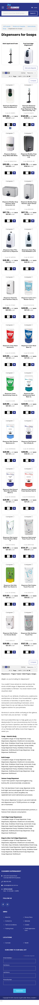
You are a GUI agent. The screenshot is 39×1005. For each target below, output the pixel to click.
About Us (7, 917)
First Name (6, 965)
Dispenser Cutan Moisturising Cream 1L (10, 394)
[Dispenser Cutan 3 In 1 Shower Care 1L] (28, 287)
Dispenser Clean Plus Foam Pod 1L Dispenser (10, 250)
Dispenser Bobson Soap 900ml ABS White (10, 154)
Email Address (7, 958)
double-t (33, 998)
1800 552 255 (7, 881)
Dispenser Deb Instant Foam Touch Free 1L (29, 538)
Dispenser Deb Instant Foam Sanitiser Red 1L (28, 490)
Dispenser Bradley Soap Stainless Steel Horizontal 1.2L (10, 203)
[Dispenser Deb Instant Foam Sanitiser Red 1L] (28, 479)
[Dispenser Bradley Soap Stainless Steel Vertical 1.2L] (28, 191)
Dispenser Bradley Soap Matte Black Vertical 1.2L (29, 155)
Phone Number (7, 979)
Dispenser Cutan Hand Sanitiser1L (10, 346)
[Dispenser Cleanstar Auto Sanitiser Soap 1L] (10, 287)
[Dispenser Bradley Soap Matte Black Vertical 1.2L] (28, 143)
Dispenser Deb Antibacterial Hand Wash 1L (29, 395)
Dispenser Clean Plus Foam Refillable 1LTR (29, 250)
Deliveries (27, 921)
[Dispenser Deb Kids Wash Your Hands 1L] (10, 575)
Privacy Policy (28, 917)
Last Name (6, 972)
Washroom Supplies (19, 26)
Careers (27, 925)
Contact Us (8, 921)
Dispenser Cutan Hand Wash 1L (28, 346)
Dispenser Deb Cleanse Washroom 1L (10, 442)
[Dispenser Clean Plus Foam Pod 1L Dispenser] (10, 239)
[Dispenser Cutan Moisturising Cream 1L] (10, 383)
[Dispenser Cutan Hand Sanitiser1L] (10, 335)
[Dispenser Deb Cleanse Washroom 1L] (10, 431)
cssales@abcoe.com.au (11, 885)
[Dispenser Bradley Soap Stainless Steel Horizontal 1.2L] (10, 191)
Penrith (26, 943)
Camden (8, 943)
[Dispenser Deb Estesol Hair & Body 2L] (28, 431)
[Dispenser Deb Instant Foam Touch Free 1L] (28, 527)
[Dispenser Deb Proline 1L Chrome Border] (10, 622)
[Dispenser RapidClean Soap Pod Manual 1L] (10, 95)
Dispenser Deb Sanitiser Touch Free (29, 634)
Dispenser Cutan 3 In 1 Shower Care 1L (28, 298)
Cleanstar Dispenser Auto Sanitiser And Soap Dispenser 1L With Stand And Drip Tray (29, 108)
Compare (9, 85)
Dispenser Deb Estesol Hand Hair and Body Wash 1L (10, 491)
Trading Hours (9, 928)
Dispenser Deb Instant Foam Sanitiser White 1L (10, 539)
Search (32, 13)
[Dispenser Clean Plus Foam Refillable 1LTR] (28, 239)
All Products (7, 26)
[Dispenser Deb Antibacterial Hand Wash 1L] (28, 383)
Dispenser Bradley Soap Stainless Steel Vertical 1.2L (29, 203)
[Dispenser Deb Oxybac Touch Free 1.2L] (28, 575)
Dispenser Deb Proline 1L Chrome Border (10, 634)
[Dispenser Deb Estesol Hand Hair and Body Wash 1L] (10, 479)
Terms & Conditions (11, 925)
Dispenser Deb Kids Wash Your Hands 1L (10, 586)
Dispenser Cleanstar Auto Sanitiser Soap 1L (10, 298)
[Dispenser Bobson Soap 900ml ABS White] (10, 143)
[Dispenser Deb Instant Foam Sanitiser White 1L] (10, 527)
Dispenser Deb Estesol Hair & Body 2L (28, 442)
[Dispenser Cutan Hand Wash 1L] (28, 335)
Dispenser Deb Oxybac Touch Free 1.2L (28, 586)
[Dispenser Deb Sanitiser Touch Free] (28, 622)
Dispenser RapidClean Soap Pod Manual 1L (10, 106)
